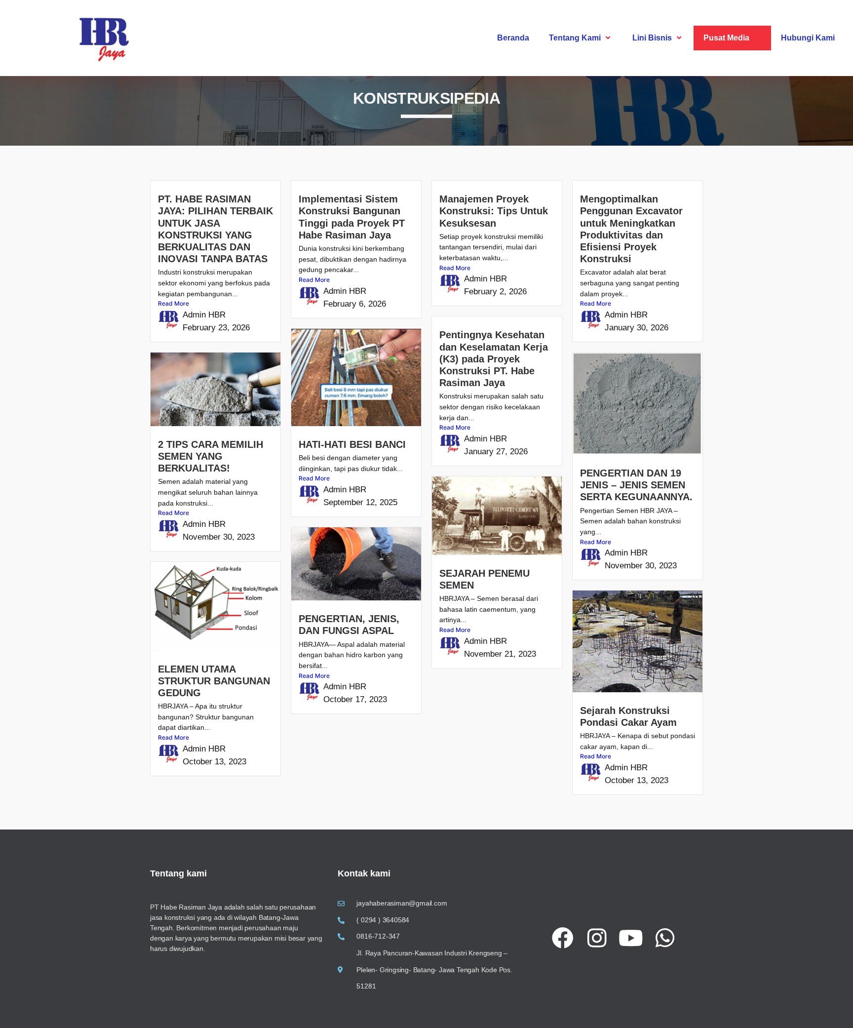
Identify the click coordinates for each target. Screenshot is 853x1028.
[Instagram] (597, 938)
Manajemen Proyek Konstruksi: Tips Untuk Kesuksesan (493, 211)
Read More (173, 303)
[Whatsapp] (665, 938)
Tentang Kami (575, 38)
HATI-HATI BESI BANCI (352, 444)
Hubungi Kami (808, 38)
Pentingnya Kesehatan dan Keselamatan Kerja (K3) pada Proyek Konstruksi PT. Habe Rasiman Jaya (493, 358)
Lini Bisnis (652, 38)
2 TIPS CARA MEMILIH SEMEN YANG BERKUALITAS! (210, 456)
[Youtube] (631, 938)
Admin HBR (204, 314)
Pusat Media (726, 38)
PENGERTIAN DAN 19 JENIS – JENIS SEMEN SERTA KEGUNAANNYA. (636, 485)
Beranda (513, 38)
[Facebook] (563, 938)
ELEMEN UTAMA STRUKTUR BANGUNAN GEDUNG (214, 681)
